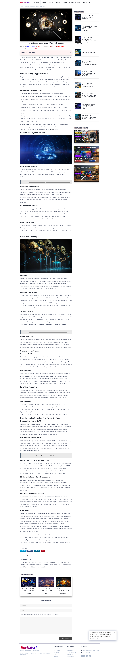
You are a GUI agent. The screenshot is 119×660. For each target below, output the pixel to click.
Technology (36, 2)
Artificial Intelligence (74, 2)
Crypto (65, 2)
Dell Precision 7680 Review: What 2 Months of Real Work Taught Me (89, 95)
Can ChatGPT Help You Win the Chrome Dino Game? (88, 52)
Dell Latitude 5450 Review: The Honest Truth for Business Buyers (89, 85)
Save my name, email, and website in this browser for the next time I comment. (40, 614)
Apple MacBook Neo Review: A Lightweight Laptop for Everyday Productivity (88, 74)
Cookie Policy (95, 638)
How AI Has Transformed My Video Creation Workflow (89, 17)
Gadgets (44, 2)
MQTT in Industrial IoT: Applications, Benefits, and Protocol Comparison (89, 63)
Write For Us (70, 656)
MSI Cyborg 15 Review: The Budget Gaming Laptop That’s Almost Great (88, 106)
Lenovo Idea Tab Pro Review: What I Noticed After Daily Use (85, 159)
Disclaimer (70, 650)
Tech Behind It (23, 654)
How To (51, 2)
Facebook (30, 550)
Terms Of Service (71, 652)
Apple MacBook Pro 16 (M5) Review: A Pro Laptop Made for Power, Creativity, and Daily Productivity (86, 40)
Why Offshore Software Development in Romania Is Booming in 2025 (89, 117)
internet (51, 130)
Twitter (23, 550)
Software (58, 2)
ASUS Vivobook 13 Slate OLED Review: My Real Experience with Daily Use (86, 178)
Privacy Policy (70, 654)
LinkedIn (37, 550)
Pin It (43, 550)
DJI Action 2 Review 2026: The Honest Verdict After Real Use (85, 140)
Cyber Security (86, 2)
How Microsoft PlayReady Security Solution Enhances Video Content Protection (89, 28)
